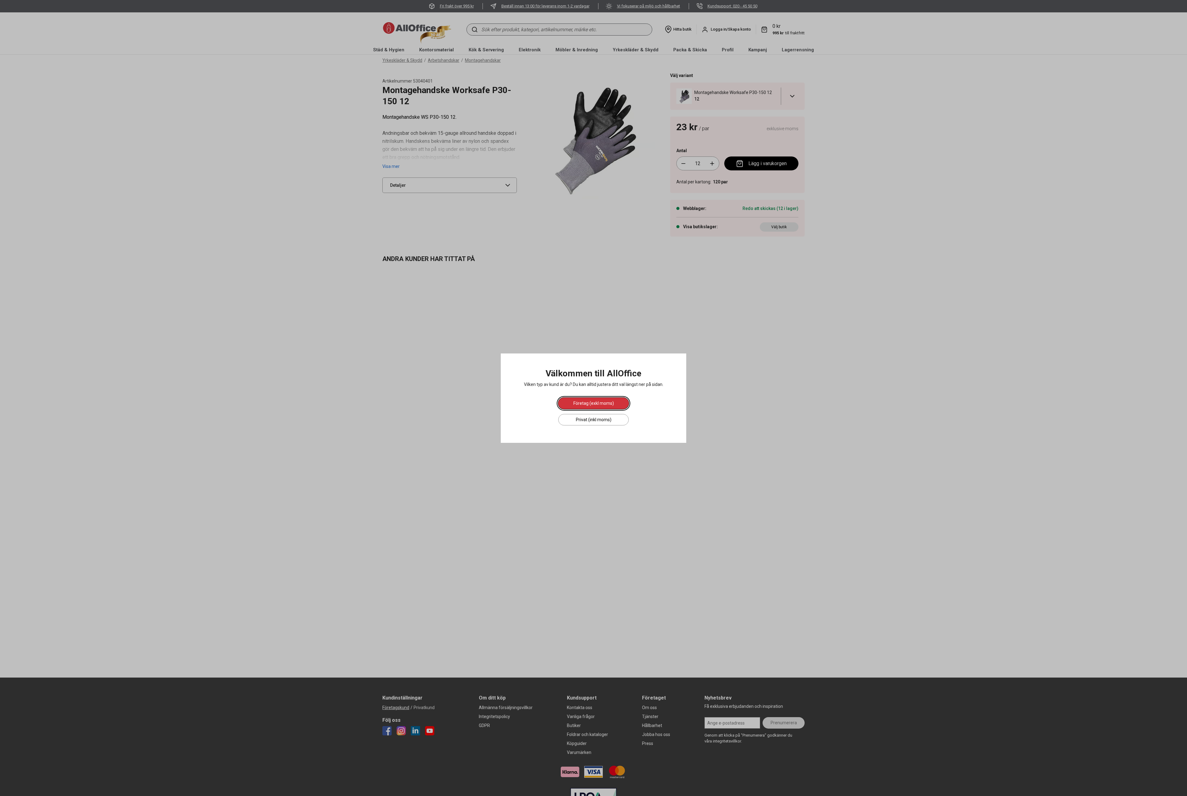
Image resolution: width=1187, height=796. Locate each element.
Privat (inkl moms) (593, 419)
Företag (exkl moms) (593, 402)
